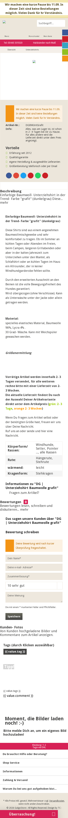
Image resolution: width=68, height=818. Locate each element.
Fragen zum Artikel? (23, 493)
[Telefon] (65, 58)
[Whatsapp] (38, 175)
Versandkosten (56, 801)
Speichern (14, 616)
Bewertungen (10, 502)
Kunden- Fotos (11, 627)
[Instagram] (65, 45)
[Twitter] (23, 175)
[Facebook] (9, 175)
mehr (4, 202)
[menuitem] (7, 34)
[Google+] (16, 175)
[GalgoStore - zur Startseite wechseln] (17, 23)
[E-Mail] (45, 175)
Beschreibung (10, 191)
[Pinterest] (31, 175)
